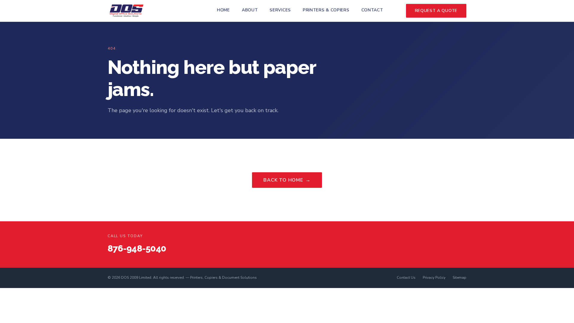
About (250, 10)
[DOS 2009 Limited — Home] (127, 11)
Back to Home (286, 180)
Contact (372, 10)
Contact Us (406, 277)
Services (280, 10)
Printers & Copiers (326, 10)
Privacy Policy (434, 277)
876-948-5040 (137, 248)
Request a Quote (436, 10)
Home (223, 10)
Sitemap (459, 277)
